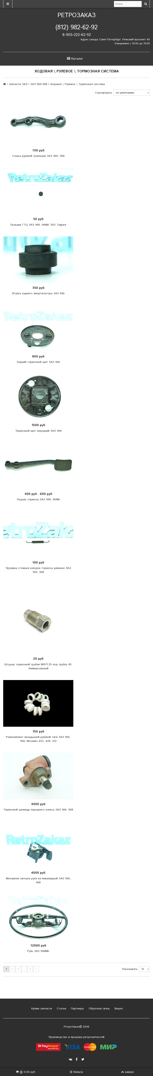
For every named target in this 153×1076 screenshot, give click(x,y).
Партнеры (77, 1009)
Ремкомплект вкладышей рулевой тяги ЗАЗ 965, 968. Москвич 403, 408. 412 (38, 739)
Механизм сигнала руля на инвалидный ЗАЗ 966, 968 (38, 880)
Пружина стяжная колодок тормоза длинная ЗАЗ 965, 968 (38, 570)
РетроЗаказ (77, 15)
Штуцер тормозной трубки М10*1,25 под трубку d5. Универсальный (38, 666)
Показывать (130, 969)
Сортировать (103, 93)
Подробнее (39, 397)
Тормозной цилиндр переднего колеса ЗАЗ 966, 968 (38, 810)
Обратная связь (99, 1009)
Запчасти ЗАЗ (18, 84)
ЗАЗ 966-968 (38, 84)
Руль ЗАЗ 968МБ (38, 951)
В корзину (39, 122)
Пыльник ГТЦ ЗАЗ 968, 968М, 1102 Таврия (38, 225)
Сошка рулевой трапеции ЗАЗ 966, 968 (38, 156)
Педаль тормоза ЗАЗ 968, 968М (38, 499)
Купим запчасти (41, 1009)
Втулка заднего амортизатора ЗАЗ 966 (38, 293)
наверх (129, 1072)
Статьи (61, 1009)
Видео (118, 1009)
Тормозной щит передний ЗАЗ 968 (38, 431)
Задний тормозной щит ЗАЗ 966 (38, 362)
